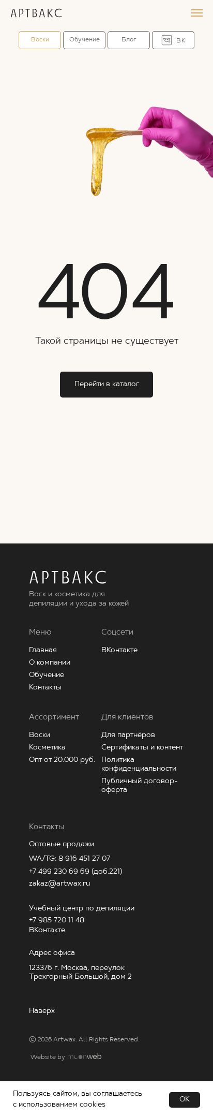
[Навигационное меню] (197, 13)
